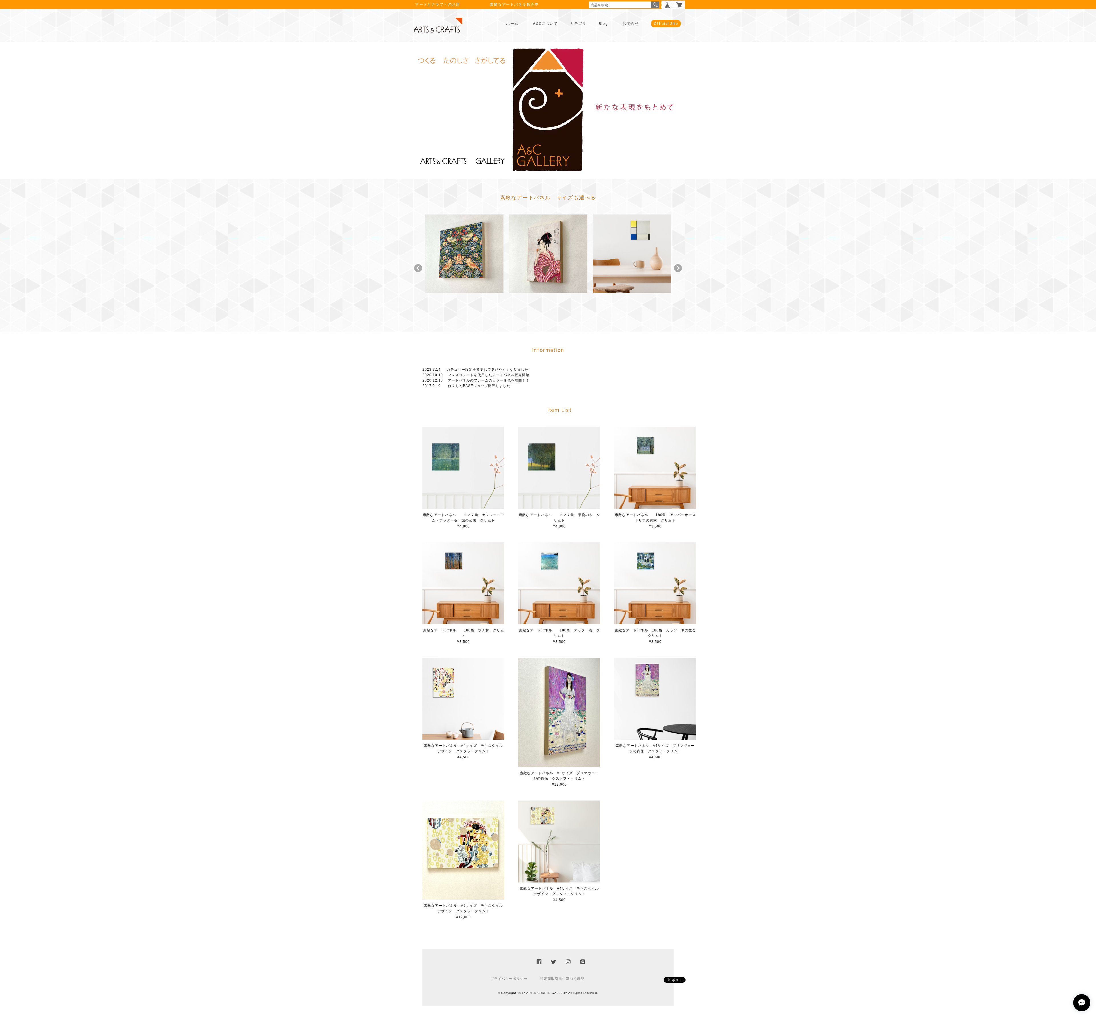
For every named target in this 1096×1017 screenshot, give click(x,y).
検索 (655, 4)
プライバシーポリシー (508, 979)
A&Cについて (545, 23)
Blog (603, 23)
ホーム (512, 23)
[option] (464, 253)
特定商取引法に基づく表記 (562, 979)
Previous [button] (418, 268)
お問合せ (630, 23)
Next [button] (678, 268)
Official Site (666, 23)
